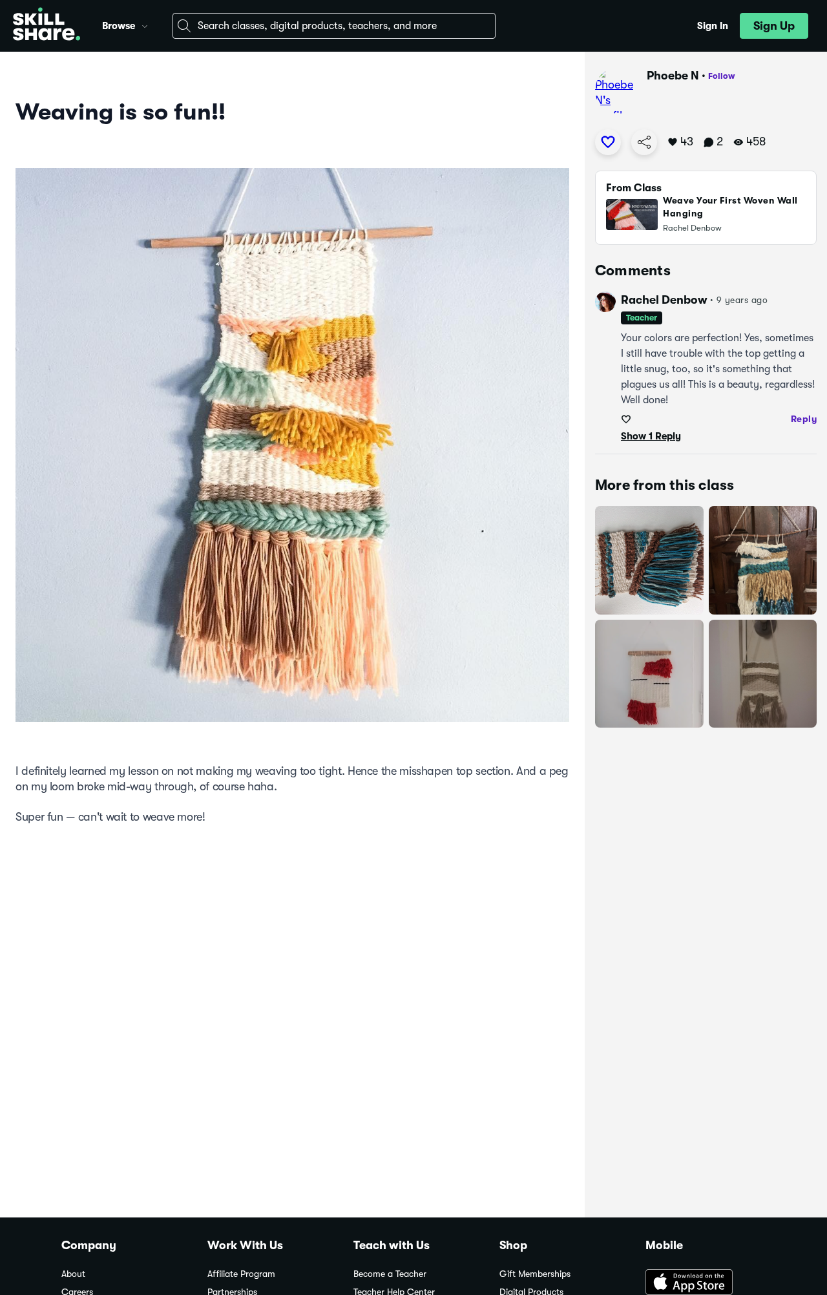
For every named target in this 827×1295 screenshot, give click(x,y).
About (73, 1274)
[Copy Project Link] (644, 142)
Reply (804, 419)
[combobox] (334, 26)
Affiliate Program (241, 1274)
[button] (144, 24)
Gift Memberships (535, 1274)
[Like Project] (608, 142)
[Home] (46, 26)
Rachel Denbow (664, 299)
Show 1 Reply (651, 436)
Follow (721, 76)
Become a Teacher (389, 1274)
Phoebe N (673, 75)
